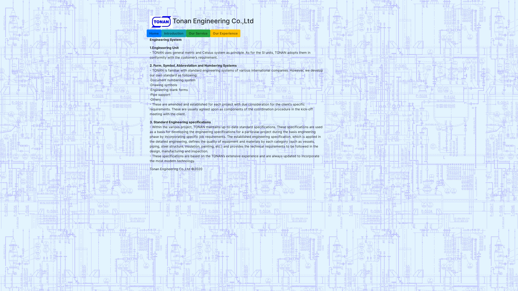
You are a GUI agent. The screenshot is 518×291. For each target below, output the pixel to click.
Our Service (198, 33)
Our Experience (225, 33)
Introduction (174, 33)
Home (154, 33)
